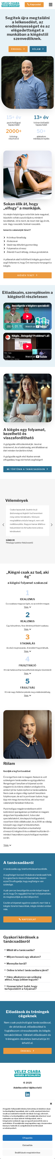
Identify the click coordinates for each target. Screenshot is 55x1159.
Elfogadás (27, 1138)
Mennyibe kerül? (17, 963)
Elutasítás (27, 1145)
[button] (51, 1103)
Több (26, 607)
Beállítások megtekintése (27, 1152)
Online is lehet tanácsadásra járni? (28, 970)
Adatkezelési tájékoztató (27, 1087)
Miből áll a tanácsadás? (21, 950)
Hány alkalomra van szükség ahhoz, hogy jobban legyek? (23, 978)
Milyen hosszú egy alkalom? (24, 956)
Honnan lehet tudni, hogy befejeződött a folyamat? (21, 987)
